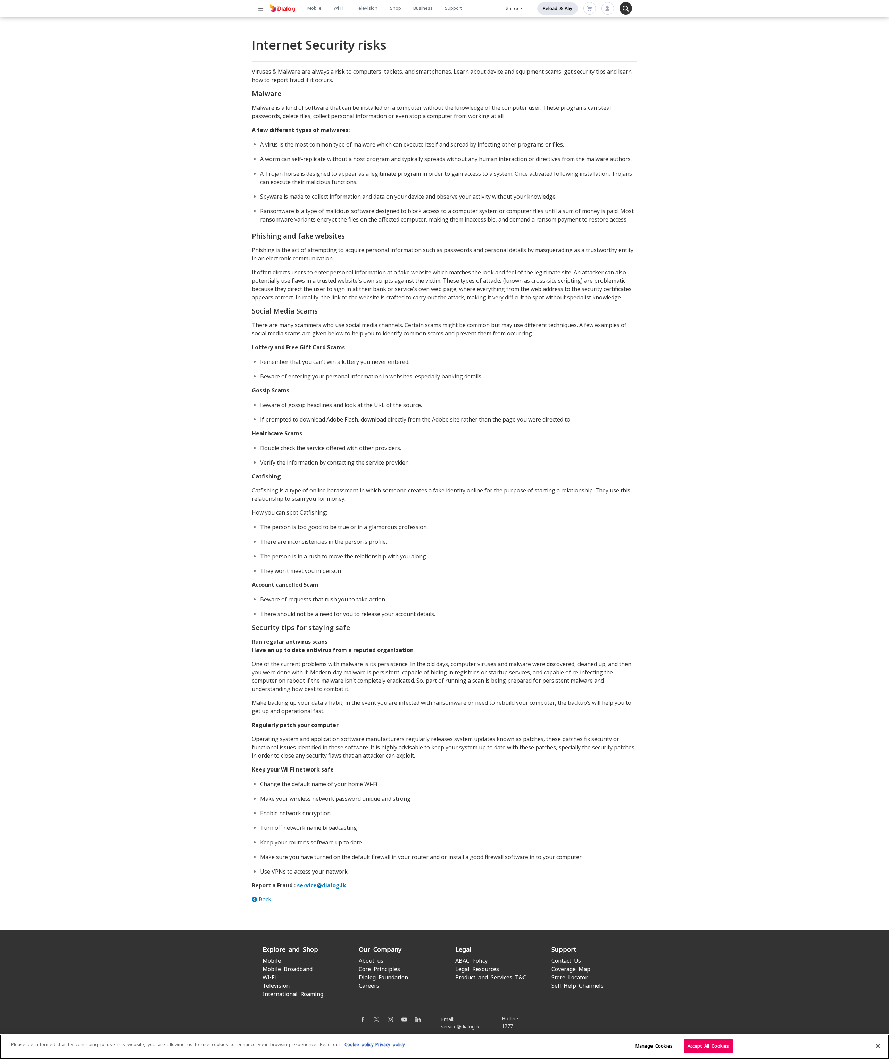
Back (264, 899)
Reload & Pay (557, 8)
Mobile (314, 8)
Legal (463, 949)
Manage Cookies (654, 1046)
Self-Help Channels (577, 986)
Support (453, 8)
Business (423, 8)
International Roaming (293, 994)
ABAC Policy (471, 961)
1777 (507, 1026)
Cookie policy (359, 1045)
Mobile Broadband (288, 969)
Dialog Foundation (383, 977)
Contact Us (566, 961)
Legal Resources (477, 969)
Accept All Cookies (708, 1046)
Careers (369, 986)
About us (371, 961)
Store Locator (569, 977)
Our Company (380, 949)
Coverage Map (570, 969)
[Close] (878, 1045)
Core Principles (379, 969)
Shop (395, 8)
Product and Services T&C (490, 977)
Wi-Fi (338, 8)
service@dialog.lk (321, 885)
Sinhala (513, 8)
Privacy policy (390, 1045)
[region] (444, 1046)
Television (366, 8)
